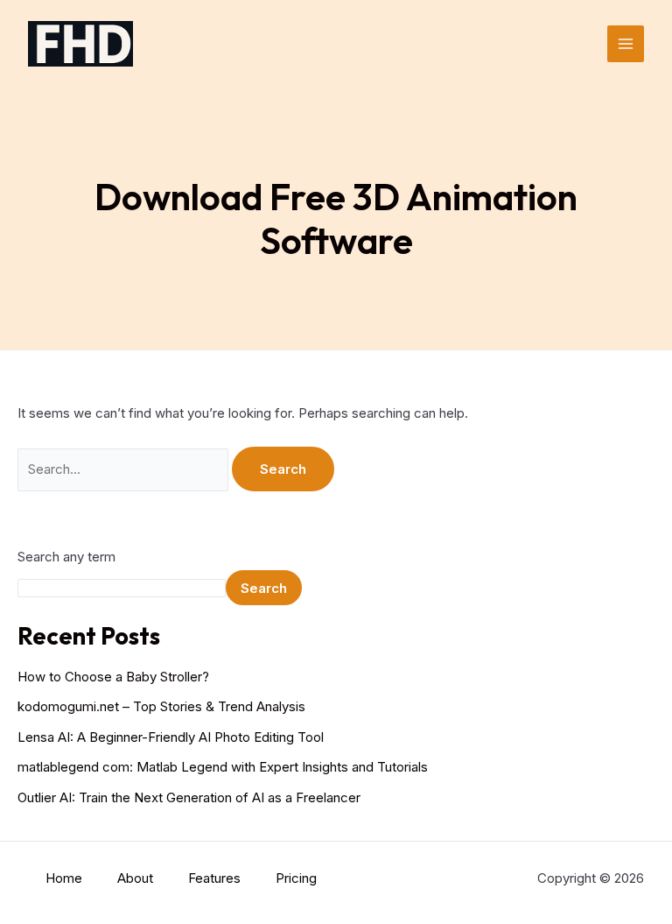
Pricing (296, 878)
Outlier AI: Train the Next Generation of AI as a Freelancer (189, 797)
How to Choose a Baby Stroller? (113, 676)
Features (214, 878)
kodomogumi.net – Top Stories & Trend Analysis (161, 706)
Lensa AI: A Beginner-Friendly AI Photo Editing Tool (171, 737)
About (135, 878)
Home (64, 878)
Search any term (67, 556)
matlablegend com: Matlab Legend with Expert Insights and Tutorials (223, 766)
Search (264, 588)
